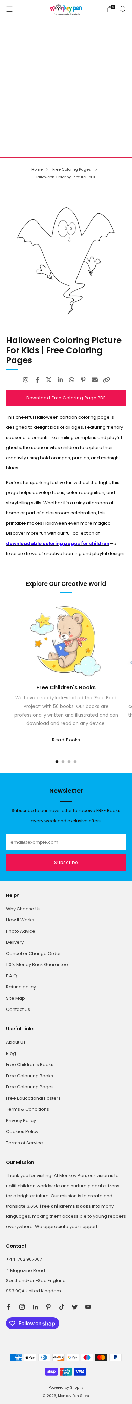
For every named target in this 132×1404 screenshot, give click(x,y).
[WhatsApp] (71, 380)
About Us (16, 1042)
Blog (11, 1053)
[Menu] (9, 9)
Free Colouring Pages (30, 1087)
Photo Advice (20, 931)
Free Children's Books (29, 1064)
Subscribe (66, 862)
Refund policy (21, 987)
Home (37, 169)
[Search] (122, 8)
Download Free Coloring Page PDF (66, 398)
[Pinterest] (83, 380)
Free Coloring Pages (72, 169)
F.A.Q (11, 976)
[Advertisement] (66, 88)
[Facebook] (37, 380)
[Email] (94, 380)
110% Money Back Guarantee (37, 964)
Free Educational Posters (33, 1098)
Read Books (66, 740)
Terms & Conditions (27, 1109)
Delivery (15, 942)
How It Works (20, 920)
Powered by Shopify (66, 1387)
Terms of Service (24, 1143)
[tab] (57, 761)
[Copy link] (106, 380)
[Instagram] (25, 380)
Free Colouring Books (29, 1075)
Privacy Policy (21, 1120)
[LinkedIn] (60, 380)
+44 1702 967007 (24, 1259)
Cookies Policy (22, 1131)
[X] (48, 380)
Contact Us (18, 1009)
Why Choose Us (23, 909)
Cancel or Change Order (33, 953)
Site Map (15, 998)
